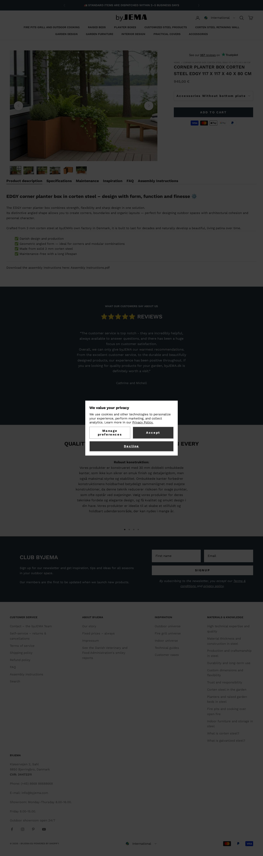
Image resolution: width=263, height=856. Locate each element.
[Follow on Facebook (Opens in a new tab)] (12, 829)
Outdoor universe (168, 626)
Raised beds (97, 27)
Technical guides (167, 648)
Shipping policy (21, 653)
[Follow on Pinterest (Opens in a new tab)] (33, 829)
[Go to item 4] (55, 170)
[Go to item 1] (15, 170)
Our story (89, 626)
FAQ (13, 667)
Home (177, 62)
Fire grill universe (168, 633)
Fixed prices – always (98, 633)
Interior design (133, 34)
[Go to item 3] (42, 170)
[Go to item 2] (29, 170)
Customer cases (167, 655)
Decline (131, 446)
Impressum (90, 640)
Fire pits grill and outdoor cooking (52, 27)
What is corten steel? (223, 733)
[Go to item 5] (68, 170)
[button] (219, 18)
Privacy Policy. (142, 422)
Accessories (198, 34)
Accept (153, 432)
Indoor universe (166, 640)
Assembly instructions (26, 674)
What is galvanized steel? (226, 740)
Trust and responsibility (224, 682)
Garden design (66, 34)
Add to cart (213, 112)
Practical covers (167, 34)
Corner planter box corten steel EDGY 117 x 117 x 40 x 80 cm (216, 62)
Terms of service (22, 646)
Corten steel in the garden (226, 689)
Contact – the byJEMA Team (31, 626)
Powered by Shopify (46, 843)
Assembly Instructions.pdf (90, 267)
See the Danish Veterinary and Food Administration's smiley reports (104, 653)
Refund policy (20, 660)
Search (15, 681)
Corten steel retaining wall (217, 27)
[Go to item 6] (81, 170)
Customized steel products (165, 27)
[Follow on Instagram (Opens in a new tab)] (23, 829)
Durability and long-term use (228, 663)
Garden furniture (99, 34)
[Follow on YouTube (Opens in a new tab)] (44, 829)
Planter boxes (125, 27)
